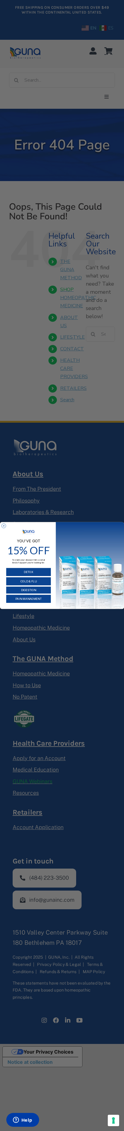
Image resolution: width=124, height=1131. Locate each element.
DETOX (28, 572)
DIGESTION (28, 590)
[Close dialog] (4, 526)
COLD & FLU (28, 581)
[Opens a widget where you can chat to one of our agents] (22, 1120)
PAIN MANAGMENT (28, 599)
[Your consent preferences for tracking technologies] (113, 1120)
